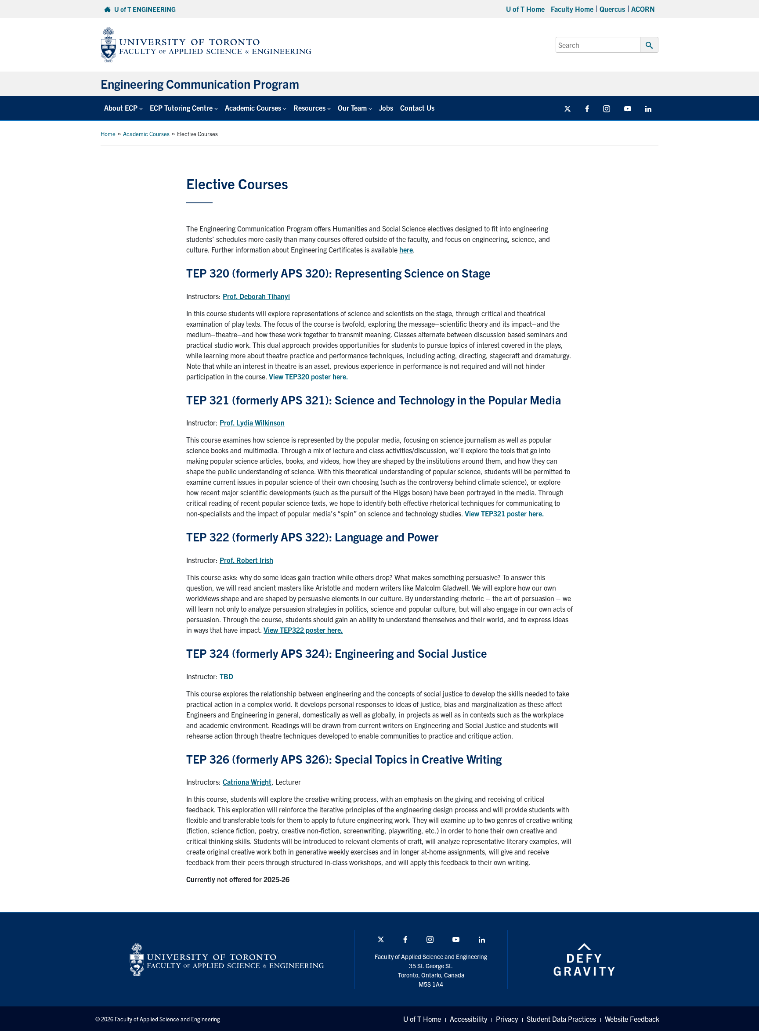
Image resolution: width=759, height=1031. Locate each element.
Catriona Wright (247, 781)
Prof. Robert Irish (246, 559)
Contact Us (417, 107)
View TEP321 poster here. (504, 513)
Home (108, 133)
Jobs (386, 107)
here (406, 249)
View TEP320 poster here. (308, 376)
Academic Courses (146, 133)
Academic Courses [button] (253, 107)
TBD (226, 676)
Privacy (507, 1018)
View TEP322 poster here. (303, 629)
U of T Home (525, 8)
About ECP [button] (120, 107)
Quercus (612, 8)
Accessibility (468, 1018)
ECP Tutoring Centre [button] (181, 107)
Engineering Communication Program (200, 83)
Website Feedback (632, 1018)
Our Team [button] (352, 107)
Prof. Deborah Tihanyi (256, 296)
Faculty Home (572, 8)
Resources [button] (309, 107)
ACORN (643, 8)
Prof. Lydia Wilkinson (252, 422)
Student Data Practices (561, 1018)
